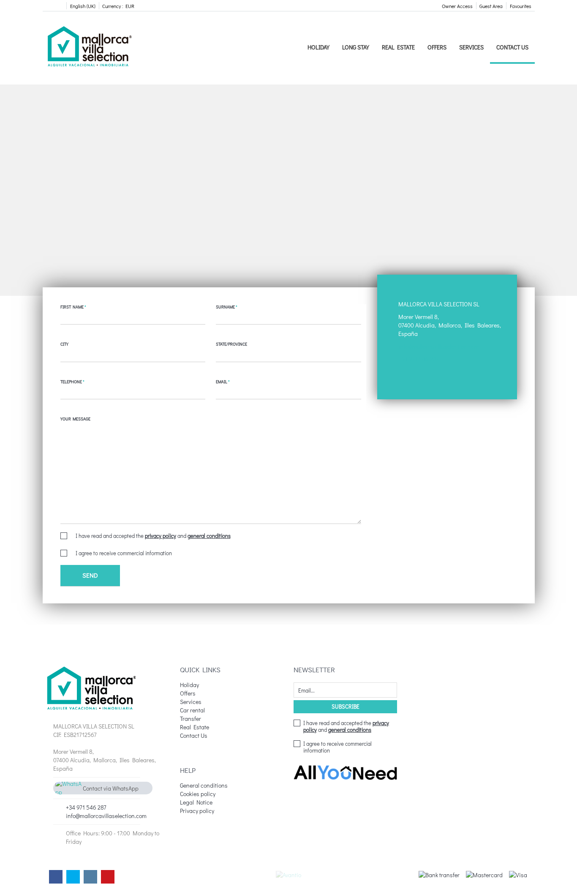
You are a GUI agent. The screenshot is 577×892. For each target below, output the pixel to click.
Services (471, 47)
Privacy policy (197, 811)
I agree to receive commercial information (124, 553)
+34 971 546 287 (418, 359)
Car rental (192, 710)
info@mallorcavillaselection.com (438, 346)
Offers (436, 47)
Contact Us (512, 47)
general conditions (209, 535)
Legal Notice (196, 802)
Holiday (318, 47)
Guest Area (491, 6)
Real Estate (398, 47)
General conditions (204, 785)
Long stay (355, 47)
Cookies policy (197, 794)
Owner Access (457, 6)
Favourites (520, 6)
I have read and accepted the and (153, 535)
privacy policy (160, 535)
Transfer (190, 719)
